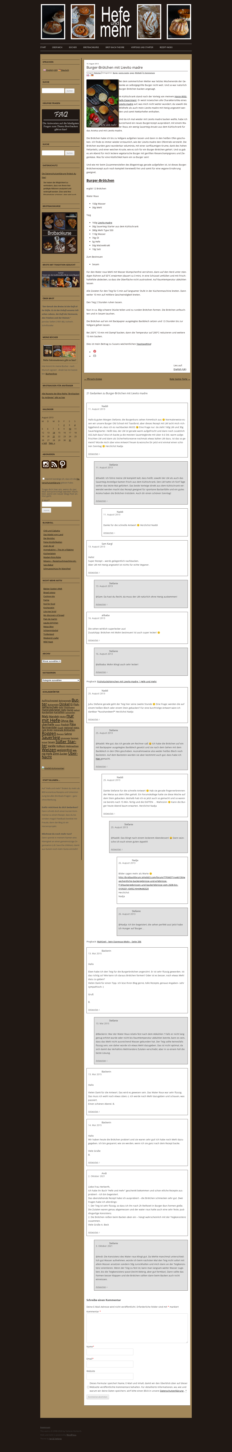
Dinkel (64, 704)
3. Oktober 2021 (104, 1245)
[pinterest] (54, 467)
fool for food (49, 603)
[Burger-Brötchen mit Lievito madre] (92, 75)
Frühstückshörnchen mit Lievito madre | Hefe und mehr (127, 681)
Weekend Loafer (51, 638)
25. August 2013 (96, 693)
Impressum (45, 1427)
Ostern (57, 725)
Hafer (61, 707)
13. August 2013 (96, 546)
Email (90, 1358)
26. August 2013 (127, 862)
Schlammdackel (50, 630)
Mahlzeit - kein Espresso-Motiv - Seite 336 (119, 941)
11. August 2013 (96, 409)
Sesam (51, 742)
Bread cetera (49, 592)
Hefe (63, 709)
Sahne (68, 734)
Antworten (93, 453)
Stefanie (113, 464)
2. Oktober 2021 (96, 1176)
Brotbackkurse (91, 47)
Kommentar (93, 1311)
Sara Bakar (48, 564)
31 (70, 440)
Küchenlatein (49, 553)
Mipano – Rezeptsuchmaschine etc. (59, 561)
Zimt (56, 753)
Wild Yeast (48, 641)
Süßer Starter (59, 743)
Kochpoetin (48, 607)
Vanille (52, 746)
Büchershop (51, 373)
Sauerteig (51, 737)
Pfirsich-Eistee (93, 378)
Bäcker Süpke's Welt (52, 588)
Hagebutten (69, 707)
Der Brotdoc (49, 538)
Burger (115, 73)
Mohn (63, 716)
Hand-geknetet (51, 710)
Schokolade (65, 738)
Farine (46, 600)
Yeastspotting (144, 343)
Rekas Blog (48, 626)
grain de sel (48, 545)
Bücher (73, 47)
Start (43, 47)
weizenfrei (64, 750)
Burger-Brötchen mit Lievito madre (114, 67)
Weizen (49, 749)
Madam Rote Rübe (52, 557)
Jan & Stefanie (55, 1438)
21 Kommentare (149, 73)
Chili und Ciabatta (51, 530)
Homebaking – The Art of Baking (58, 549)
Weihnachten (72, 746)
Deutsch (65, 70)
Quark (60, 727)
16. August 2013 (96, 618)
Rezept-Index (166, 47)
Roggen (49, 733)
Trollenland (48, 634)
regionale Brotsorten (64, 729)
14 (54, 432)
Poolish (65, 724)
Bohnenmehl (65, 700)
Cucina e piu (49, 596)
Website (90, 1371)
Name (90, 1346)
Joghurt (77, 710)
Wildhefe (138, 73)
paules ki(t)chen (50, 622)
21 (54, 436)
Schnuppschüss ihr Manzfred (57, 568)
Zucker (63, 753)
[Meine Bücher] (59, 362)
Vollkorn (60, 746)
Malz (45, 716)
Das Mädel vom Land (53, 534)
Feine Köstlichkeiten (52, 542)
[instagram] (46, 467)
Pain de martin (50, 619)
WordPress (71, 1435)
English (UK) (180, 369)
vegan (132, 73)
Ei (71, 704)
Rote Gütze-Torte (180, 378)
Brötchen (97, 73)
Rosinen (60, 734)
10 (70, 428)
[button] (99, 351)
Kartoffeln (59, 712)
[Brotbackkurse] (59, 252)
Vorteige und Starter (142, 47)
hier (98, 758)
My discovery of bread (53, 615)
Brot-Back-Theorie (115, 47)
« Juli (44, 443)
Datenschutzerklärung (172, 1390)
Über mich (57, 47)
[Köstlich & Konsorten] (53, 768)
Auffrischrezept (50, 700)
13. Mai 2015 (95, 953)
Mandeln (54, 716)
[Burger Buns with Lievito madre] (87, 75)
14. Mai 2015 (95, 1125)
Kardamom (48, 712)
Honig (70, 709)
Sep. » (52, 443)
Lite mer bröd (49, 611)
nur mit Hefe (58, 717)
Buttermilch (53, 704)
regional (68, 727)
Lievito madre (124, 73)
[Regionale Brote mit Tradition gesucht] (61, 286)
